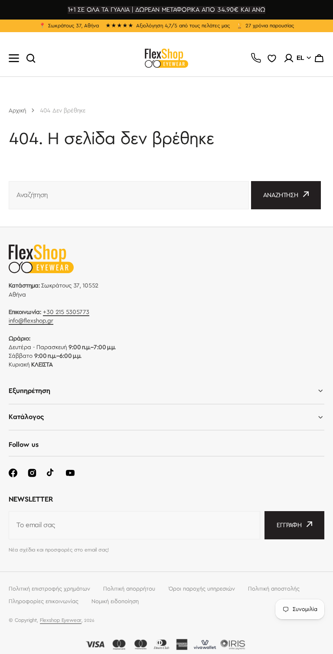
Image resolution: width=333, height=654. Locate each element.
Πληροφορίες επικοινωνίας (43, 601)
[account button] (289, 58)
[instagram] (32, 472)
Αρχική (17, 110)
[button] (319, 58)
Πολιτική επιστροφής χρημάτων (49, 588)
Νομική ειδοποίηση (115, 601)
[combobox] (129, 195)
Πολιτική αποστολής (274, 588)
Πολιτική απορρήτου (129, 588)
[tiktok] (51, 472)
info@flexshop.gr (31, 320)
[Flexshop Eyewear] (166, 58)
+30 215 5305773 (66, 312)
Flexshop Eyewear (61, 620)
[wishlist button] (272, 58)
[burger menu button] (14, 58)
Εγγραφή (289, 525)
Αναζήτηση (280, 195)
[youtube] (70, 472)
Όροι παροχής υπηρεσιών (201, 588)
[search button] (31, 58)
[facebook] (13, 472)
